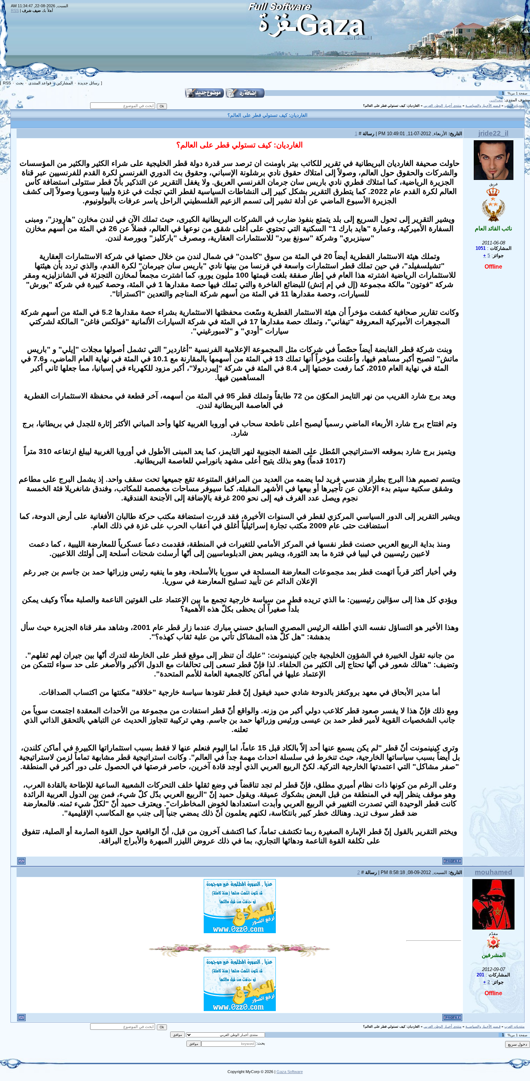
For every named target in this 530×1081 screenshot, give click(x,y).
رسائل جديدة (88, 83)
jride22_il (493, 133)
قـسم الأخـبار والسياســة (482, 105)
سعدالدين (496, 100)
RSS (15, 10)
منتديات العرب (514, 105)
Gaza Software (290, 1071)
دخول (348, 37)
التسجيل (363, 37)
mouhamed (493, 872)
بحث (19, 83)
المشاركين (64, 83)
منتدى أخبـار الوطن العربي (442, 105)
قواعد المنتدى (39, 83)
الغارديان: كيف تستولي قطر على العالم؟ (391, 105)
